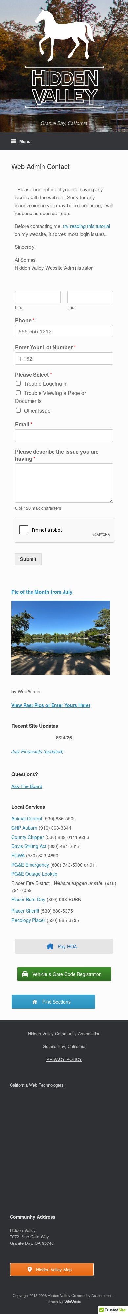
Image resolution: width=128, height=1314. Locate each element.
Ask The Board (26, 786)
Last (71, 307)
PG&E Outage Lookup (34, 874)
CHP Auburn (24, 827)
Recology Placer (28, 920)
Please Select (33, 374)
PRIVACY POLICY (64, 1059)
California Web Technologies (37, 1085)
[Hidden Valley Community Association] (64, 58)
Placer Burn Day (28, 899)
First (19, 307)
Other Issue (37, 410)
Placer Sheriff (25, 910)
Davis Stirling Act (29, 846)
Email (23, 424)
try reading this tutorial (86, 225)
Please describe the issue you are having (57, 455)
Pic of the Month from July (41, 591)
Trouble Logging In (46, 383)
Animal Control (26, 818)
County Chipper (27, 837)
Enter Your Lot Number (45, 347)
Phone (25, 320)
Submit (28, 559)
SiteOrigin (72, 1301)
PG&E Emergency (30, 864)
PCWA (18, 855)
